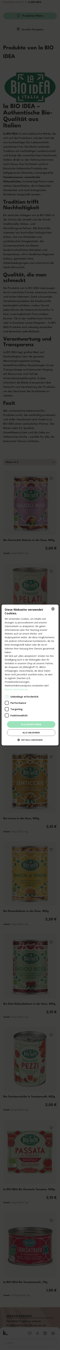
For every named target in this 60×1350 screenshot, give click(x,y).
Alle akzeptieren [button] (31, 724)
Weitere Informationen (16, 689)
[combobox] (53, 609)
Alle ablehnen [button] (31, 732)
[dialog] (29, 675)
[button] (30, 739)
